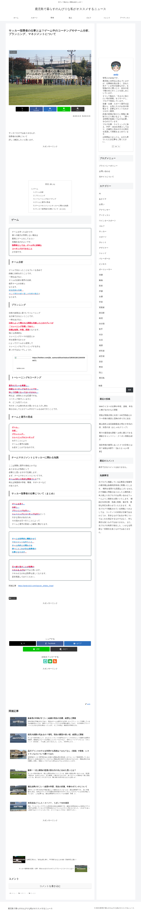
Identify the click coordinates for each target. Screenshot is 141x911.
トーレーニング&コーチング (45, 199)
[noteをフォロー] (45, 661)
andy (116, 74)
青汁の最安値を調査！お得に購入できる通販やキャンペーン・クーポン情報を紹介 (115, 436)
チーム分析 (39, 192)
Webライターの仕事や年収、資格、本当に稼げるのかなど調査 (116, 408)
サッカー (13, 598)
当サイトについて (106, 177)
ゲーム (35, 189)
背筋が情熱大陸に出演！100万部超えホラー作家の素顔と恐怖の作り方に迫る (115, 417)
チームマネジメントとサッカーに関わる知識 (51, 206)
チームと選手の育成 (42, 202)
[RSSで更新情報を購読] (55, 661)
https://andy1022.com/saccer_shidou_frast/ (35, 586)
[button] (77, 109)
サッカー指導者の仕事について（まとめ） (51, 209)
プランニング (40, 195)
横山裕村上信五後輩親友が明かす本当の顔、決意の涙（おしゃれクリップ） (115, 425)
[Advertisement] (50, 42)
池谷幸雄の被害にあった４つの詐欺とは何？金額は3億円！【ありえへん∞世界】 (115, 448)
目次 (47, 184)
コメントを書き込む (50, 886)
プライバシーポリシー (108, 166)
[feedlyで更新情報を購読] (50, 661)
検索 (100, 386)
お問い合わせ (104, 171)
